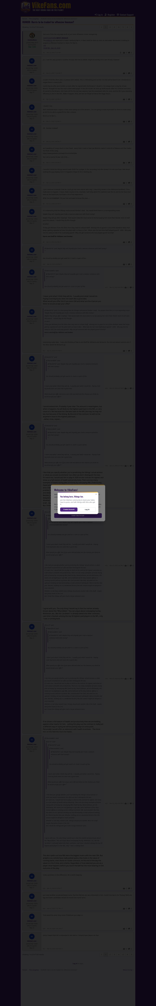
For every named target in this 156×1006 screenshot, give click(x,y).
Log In (87, 509)
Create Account (68, 509)
